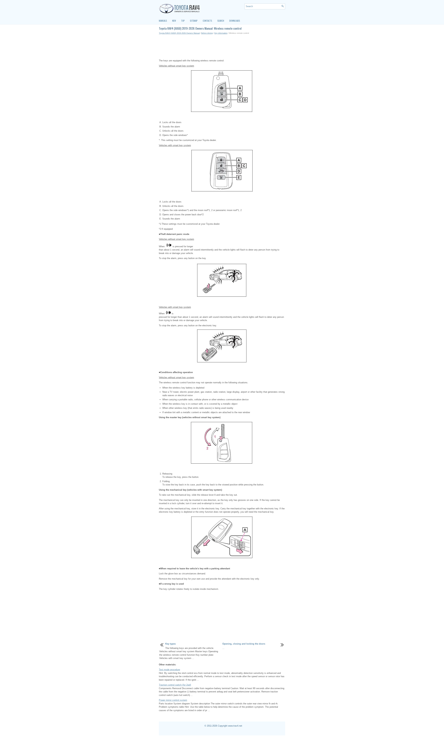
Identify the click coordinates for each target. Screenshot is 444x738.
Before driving (207, 33)
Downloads (234, 20)
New (174, 20)
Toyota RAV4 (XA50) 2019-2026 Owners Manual (179, 33)
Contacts (207, 20)
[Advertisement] (222, 46)
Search (220, 20)
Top (183, 20)
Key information (220, 33)
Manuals (163, 20)
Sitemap (194, 20)
